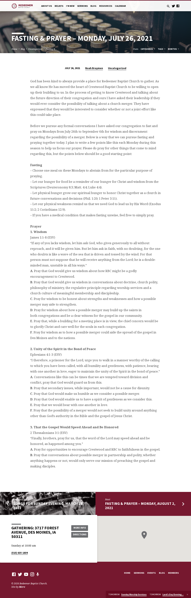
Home (14, 49)
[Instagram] (32, 574)
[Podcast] (37, 574)
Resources (105, 5)
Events (151, 572)
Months (172, 49)
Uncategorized (35, 49)
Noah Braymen (94, 68)
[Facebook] (178, 5)
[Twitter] (173, 5)
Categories (147, 49)
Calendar (120, 5)
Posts (135, 49)
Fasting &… (51, 49)
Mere (22, 586)
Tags (161, 49)
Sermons (82, 5)
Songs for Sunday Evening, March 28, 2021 (48, 505)
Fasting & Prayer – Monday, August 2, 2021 (140, 505)
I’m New (70, 5)
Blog (93, 5)
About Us (46, 5)
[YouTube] (26, 574)
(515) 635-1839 (19, 552)
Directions (79, 534)
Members (173, 572)
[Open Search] (168, 6)
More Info (79, 527)
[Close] (187, 594)
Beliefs (59, 5)
